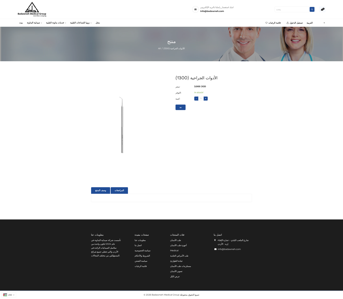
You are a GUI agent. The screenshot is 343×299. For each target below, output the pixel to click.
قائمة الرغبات (141, 266)
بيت (21, 22)
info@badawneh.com (229, 249)
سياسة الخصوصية (142, 250)
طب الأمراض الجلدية (179, 255)
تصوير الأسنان (176, 271)
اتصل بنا (138, 245)
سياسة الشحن (141, 261)
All (159, 48)
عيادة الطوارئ (176, 261)
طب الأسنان (175, 240)
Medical (174, 250)
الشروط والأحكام (142, 255)
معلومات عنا (140, 240)
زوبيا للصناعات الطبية (80, 22)
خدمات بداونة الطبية (55, 22)
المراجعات (119, 190)
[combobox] (316, 23)
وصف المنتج (100, 190)
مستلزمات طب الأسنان (180, 266)
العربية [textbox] (310, 23)
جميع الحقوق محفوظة (189, 295)
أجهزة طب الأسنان (178, 245)
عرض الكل (175, 276)
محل (98, 22)
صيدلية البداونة (34, 22)
